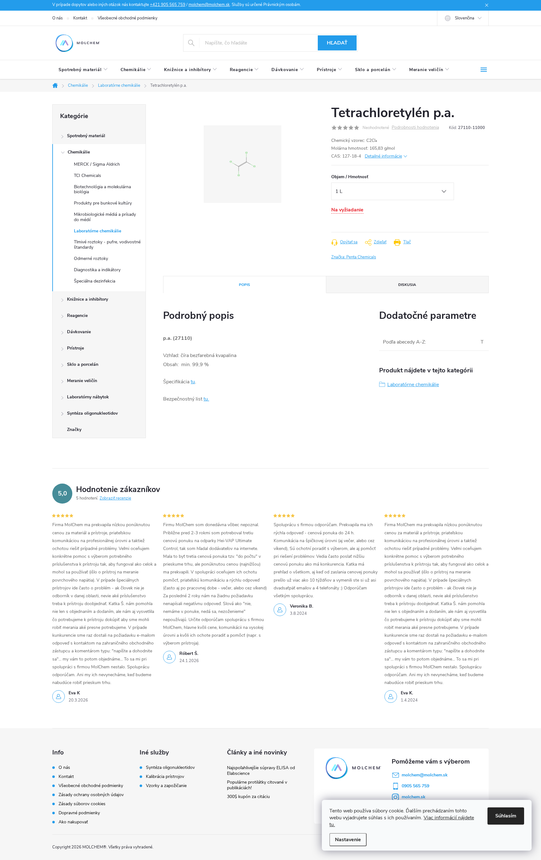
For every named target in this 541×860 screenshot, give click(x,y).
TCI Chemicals (87, 176)
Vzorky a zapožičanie (166, 785)
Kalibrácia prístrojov (165, 776)
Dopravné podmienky (79, 813)
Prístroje (75, 348)
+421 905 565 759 (167, 5)
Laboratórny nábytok (88, 397)
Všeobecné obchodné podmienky (127, 18)
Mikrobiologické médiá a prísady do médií (105, 217)
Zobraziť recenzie (115, 498)
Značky (74, 430)
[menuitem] (83, 70)
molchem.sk (413, 797)
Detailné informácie (383, 156)
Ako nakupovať (73, 822)
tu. (206, 399)
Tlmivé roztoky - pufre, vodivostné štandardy (107, 244)
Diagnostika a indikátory (97, 270)
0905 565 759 (415, 786)
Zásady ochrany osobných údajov (91, 795)
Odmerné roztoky (91, 259)
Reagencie (77, 316)
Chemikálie (79, 152)
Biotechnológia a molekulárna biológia (102, 189)
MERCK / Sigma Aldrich (97, 164)
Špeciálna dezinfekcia (94, 281)
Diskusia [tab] (407, 284)
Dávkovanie (79, 332)
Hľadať (337, 42)
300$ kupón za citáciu (248, 797)
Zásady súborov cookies (82, 804)
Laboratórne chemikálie (97, 231)
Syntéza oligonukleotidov (92, 413)
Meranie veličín (82, 381)
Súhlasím (505, 815)
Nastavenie (348, 839)
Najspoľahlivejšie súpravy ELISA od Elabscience (261, 770)
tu (193, 381)
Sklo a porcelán (82, 364)
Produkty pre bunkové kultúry (103, 203)
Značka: (353, 257)
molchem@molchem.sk (209, 5)
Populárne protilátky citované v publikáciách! (257, 785)
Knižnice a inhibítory (87, 299)
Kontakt (80, 18)
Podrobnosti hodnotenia (415, 127)
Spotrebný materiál (86, 136)
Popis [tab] (244, 284)
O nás (57, 18)
